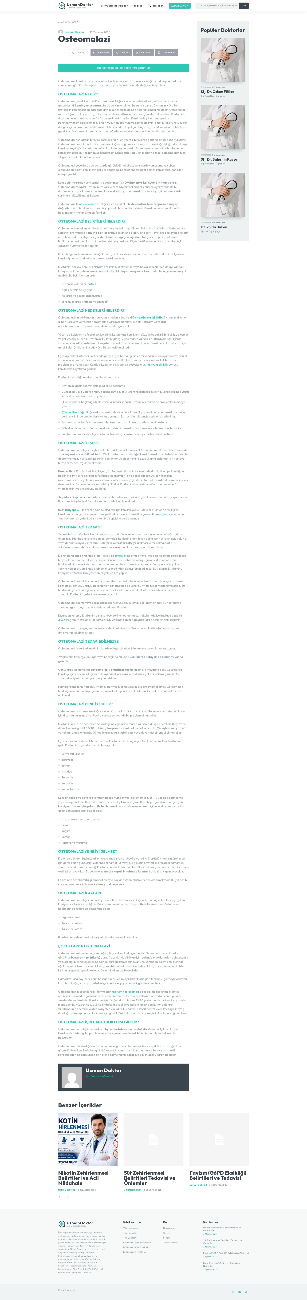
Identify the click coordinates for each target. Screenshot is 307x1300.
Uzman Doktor (74, 32)
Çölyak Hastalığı (73, 412)
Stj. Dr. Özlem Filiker (217, 91)
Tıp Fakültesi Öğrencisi (213, 96)
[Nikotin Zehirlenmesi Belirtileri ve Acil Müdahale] (88, 1139)
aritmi (91, 284)
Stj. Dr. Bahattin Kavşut (220, 159)
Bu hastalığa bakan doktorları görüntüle (123, 67)
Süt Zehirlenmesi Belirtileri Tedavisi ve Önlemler (149, 1178)
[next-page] (66, 1197)
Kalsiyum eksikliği (157, 364)
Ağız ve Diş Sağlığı (210, 231)
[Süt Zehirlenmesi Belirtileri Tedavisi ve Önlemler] (153, 1139)
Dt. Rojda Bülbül (214, 227)
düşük (114, 271)
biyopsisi (73, 510)
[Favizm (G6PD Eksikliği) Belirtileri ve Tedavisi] (219, 1139)
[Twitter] (246, 1291)
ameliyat (120, 555)
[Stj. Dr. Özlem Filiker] (223, 60)
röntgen (161, 514)
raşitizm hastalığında (125, 991)
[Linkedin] (239, 1291)
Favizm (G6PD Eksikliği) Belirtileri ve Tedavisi (217, 1175)
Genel (75, 22)
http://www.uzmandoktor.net (99, 1076)
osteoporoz (86, 204)
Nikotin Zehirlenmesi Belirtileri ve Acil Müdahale (83, 1178)
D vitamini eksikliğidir (147, 317)
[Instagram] (232, 1291)
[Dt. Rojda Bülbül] (223, 195)
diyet (61, 620)
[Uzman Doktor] (61, 32)
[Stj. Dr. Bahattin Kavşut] (223, 127)
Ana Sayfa (64, 22)
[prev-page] (60, 1197)
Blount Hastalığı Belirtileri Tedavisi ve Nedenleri (222, 1264)
